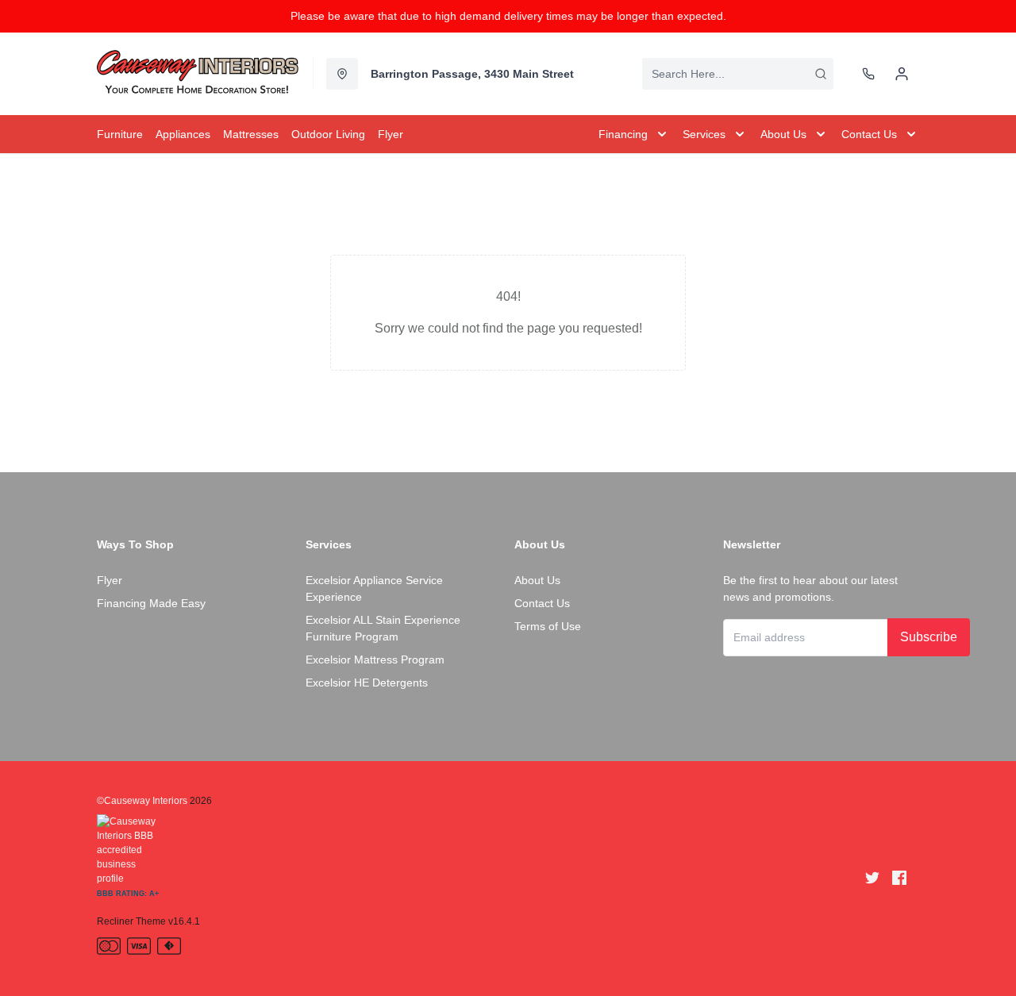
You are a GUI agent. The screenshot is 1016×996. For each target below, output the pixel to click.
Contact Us (542, 603)
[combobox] (737, 74)
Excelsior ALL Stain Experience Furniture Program (383, 628)
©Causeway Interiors (142, 800)
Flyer (109, 580)
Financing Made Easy (151, 603)
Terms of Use (547, 626)
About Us (537, 580)
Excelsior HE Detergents (367, 682)
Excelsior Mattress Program (375, 659)
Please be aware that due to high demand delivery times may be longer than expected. (508, 16)
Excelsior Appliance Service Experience (374, 588)
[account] (902, 74)
